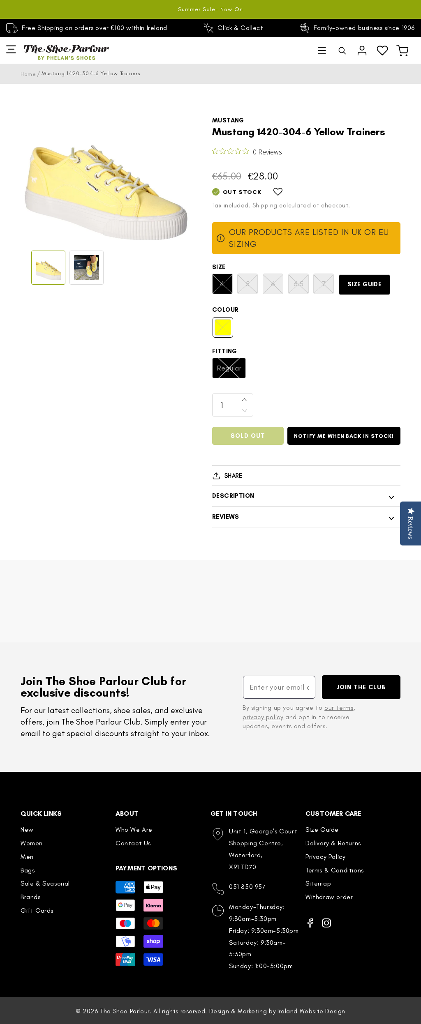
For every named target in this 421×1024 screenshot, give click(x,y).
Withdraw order (329, 897)
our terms (338, 707)
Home (28, 74)
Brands (31, 897)
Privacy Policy (325, 857)
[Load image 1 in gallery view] (48, 268)
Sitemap (318, 883)
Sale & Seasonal (45, 883)
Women (32, 843)
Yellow (226, 330)
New (27, 829)
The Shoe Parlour (125, 1011)
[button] (322, 50)
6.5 (301, 286)
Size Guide (364, 284)
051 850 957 (247, 887)
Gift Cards (37, 910)
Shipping (265, 205)
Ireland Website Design (311, 1011)
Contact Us (133, 843)
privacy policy (263, 717)
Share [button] (233, 475)
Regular (231, 370)
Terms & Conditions (334, 870)
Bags (28, 870)
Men (27, 857)
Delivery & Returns (333, 843)
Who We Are (134, 829)
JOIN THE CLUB (361, 687)
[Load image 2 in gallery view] (86, 268)
